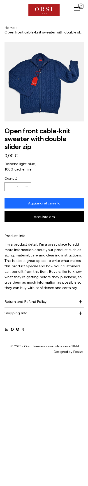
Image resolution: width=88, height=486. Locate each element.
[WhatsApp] (7, 329)
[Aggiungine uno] (26, 186)
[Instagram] (81, 6)
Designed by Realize (68, 352)
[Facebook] (12, 329)
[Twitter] (23, 329)
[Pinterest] (17, 329)
